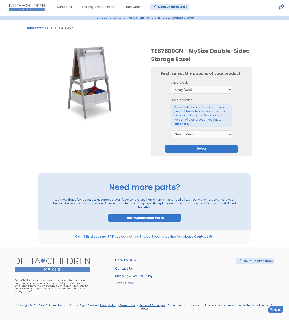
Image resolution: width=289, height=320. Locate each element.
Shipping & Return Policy (98, 7)
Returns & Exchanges (152, 305)
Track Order (132, 7)
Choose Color (180, 83)
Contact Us (65, 7)
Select (201, 148)
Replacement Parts (39, 27)
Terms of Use (127, 305)
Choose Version (181, 100)
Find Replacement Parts (144, 217)
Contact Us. (204, 236)
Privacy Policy (108, 305)
